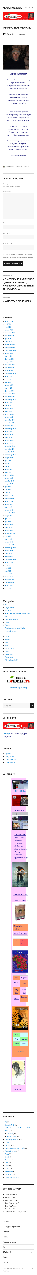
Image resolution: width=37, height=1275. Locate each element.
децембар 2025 (10, 333)
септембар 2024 (10, 350)
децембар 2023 (10, 365)
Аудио (7, 651)
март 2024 (8, 356)
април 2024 (9, 353)
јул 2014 (8, 565)
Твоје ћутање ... (18, 1089)
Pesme (7, 622)
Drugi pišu (20, 1051)
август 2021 (9, 431)
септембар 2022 (10, 399)
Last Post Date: (10, 1212)
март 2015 (8, 553)
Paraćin (16, 998)
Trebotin (7, 639)
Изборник (29, 8)
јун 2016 (8, 536)
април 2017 (9, 524)
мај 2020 (8, 466)
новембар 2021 (10, 423)
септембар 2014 (10, 559)
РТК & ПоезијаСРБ (11, 660)
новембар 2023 (10, 367)
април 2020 (9, 469)
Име (5, 223)
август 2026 (9, 321)
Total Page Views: (11, 1206)
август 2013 (9, 585)
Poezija (26, 167)
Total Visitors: (10, 1203)
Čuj (24, 1035)
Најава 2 (24, 978)
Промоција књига (9, 1242)
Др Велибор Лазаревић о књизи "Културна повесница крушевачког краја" (21, 852)
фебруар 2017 (9, 530)
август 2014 (9, 562)
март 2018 (8, 507)
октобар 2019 (9, 481)
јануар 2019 (9, 495)
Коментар (8, 191)
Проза (5, 1237)
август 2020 (9, 457)
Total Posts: (9, 1209)
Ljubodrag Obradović (12, 619)
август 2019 (9, 484)
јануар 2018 (9, 510)
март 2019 (8, 492)
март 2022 (8, 411)
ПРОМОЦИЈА (20, 791)
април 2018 (9, 504)
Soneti (7, 637)
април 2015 (9, 550)
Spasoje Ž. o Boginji (20, 933)
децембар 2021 (10, 420)
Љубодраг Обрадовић (11, 1226)
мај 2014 (8, 571)
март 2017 (8, 527)
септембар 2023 (10, 373)
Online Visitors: (10, 1194)
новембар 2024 (10, 347)
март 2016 (8, 539)
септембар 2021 (10, 428)
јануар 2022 (9, 417)
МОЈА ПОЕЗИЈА (12, 7)
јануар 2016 (9, 542)
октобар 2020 (9, 452)
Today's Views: (10, 1197)
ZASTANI (17, 1269)
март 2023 (8, 388)
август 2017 (9, 516)
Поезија (6, 1232)
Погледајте (6, 734)
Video (7, 645)
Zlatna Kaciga (9, 648)
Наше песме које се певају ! (18, 687)
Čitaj (16, 1039)
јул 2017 (8, 518)
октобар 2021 (9, 426)
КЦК (4, 1247)
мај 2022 (8, 405)
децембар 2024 (10, 344)
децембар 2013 (10, 579)
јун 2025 (8, 338)
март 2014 (8, 574)
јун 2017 (8, 521)
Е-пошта (7, 233)
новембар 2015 (10, 545)
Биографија (9, 654)
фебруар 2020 (9, 475)
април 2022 (9, 408)
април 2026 (9, 330)
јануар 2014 (9, 577)
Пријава (8, 754)
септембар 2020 (10, 455)
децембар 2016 (10, 533)
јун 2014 (8, 568)
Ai (6, 605)
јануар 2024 (9, 362)
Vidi (16, 1035)
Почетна (6, 1221)
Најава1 (16, 978)
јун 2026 (8, 327)
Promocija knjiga (10, 631)
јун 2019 (8, 487)
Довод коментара (11, 759)
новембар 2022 (10, 397)
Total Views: (9, 1200)
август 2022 (9, 402)
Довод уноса (9, 756)
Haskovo (8, 610)
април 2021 (9, 434)
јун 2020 (8, 463)
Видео (24, 983)
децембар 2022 (10, 394)
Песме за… (9, 657)
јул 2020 (8, 460)
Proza (7, 634)
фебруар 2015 (9, 556)
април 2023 (9, 385)
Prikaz (16, 1044)
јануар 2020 (9, 478)
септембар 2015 (10, 548)
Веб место (7, 243)
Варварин (24, 900)
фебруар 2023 (9, 391)
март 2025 (8, 341)
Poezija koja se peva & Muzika (15, 628)
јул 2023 (8, 379)
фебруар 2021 (9, 440)
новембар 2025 (10, 336)
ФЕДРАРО (7, 1252)
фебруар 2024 (9, 359)
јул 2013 (8, 588)
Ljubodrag (9, 167)
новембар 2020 (10, 449)
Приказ (24, 1039)
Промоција (17, 900)
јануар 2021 (9, 443)
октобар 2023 (9, 370)
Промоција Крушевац (20, 894)
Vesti (6, 642)
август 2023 (9, 376)
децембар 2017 (10, 513)
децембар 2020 (10, 446)
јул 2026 (8, 324)
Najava (24, 1044)
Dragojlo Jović (9, 607)
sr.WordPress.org (10, 762)
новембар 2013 (10, 582)
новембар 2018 (10, 498)
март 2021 (8, 437)
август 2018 (9, 501)
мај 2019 (8, 489)
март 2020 (8, 472)
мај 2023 (8, 382)
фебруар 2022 (9, 414)
